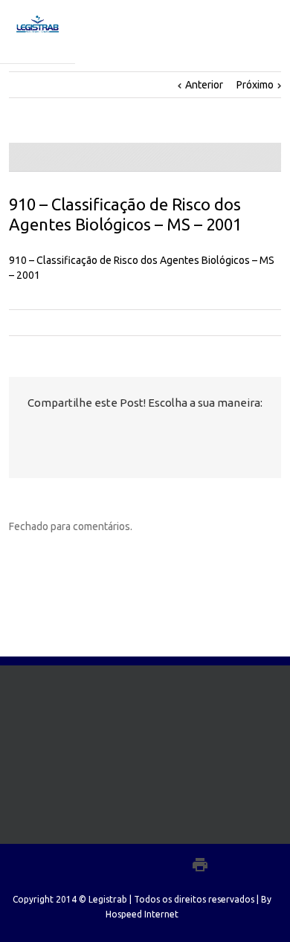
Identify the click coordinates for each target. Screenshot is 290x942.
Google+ (167, 864)
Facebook (37, 435)
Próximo (255, 85)
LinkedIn (90, 434)
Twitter (63, 435)
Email (152, 435)
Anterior (204, 85)
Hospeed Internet (142, 914)
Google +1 (120, 435)
